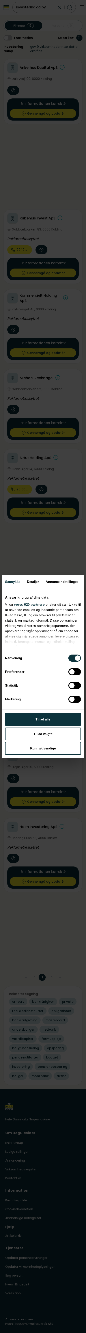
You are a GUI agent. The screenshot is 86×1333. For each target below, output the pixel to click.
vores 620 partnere (29, 604)
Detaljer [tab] (33, 582)
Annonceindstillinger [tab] (62, 582)
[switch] (74, 671)
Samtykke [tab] (12, 582)
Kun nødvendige (43, 748)
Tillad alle (43, 719)
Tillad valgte (43, 734)
